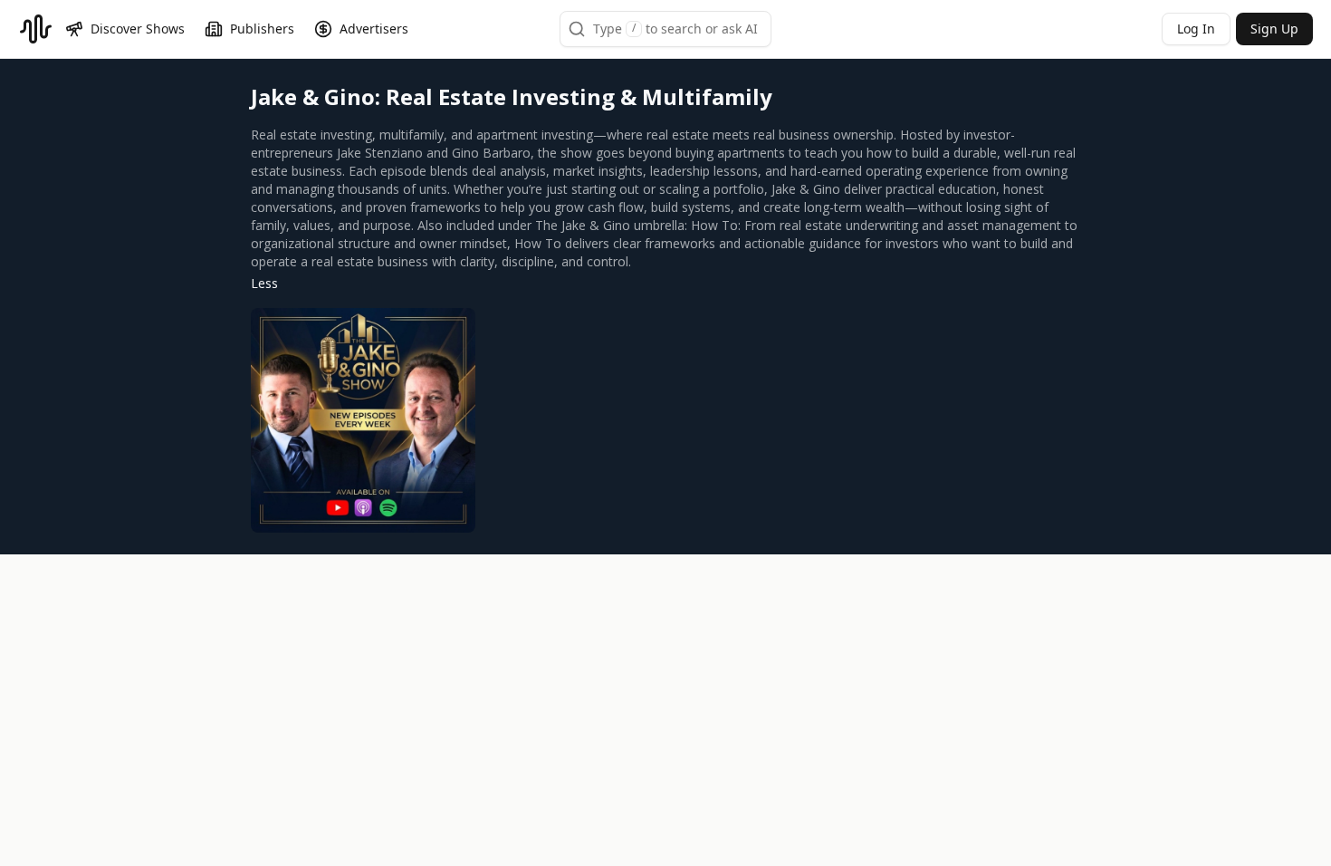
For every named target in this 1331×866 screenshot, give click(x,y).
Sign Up (1274, 28)
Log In (1196, 28)
